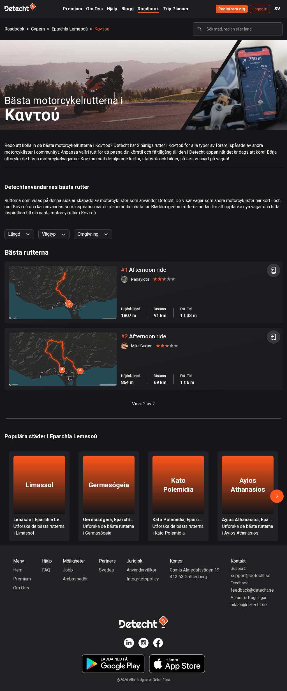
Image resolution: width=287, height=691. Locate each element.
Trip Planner (176, 8)
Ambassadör (75, 579)
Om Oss (94, 8)
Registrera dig (231, 9)
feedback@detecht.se (252, 590)
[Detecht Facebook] (158, 644)
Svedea (106, 570)
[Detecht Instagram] (143, 644)
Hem (17, 570)
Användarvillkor (141, 570)
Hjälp (112, 8)
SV (277, 8)
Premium (72, 8)
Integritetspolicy (143, 579)
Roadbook (148, 8)
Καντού (101, 29)
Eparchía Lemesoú (70, 29)
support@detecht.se (250, 575)
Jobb (68, 570)
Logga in (260, 9)
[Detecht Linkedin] (129, 644)
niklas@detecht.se (249, 604)
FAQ (46, 570)
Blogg (127, 8)
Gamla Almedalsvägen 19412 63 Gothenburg (194, 573)
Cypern (38, 29)
